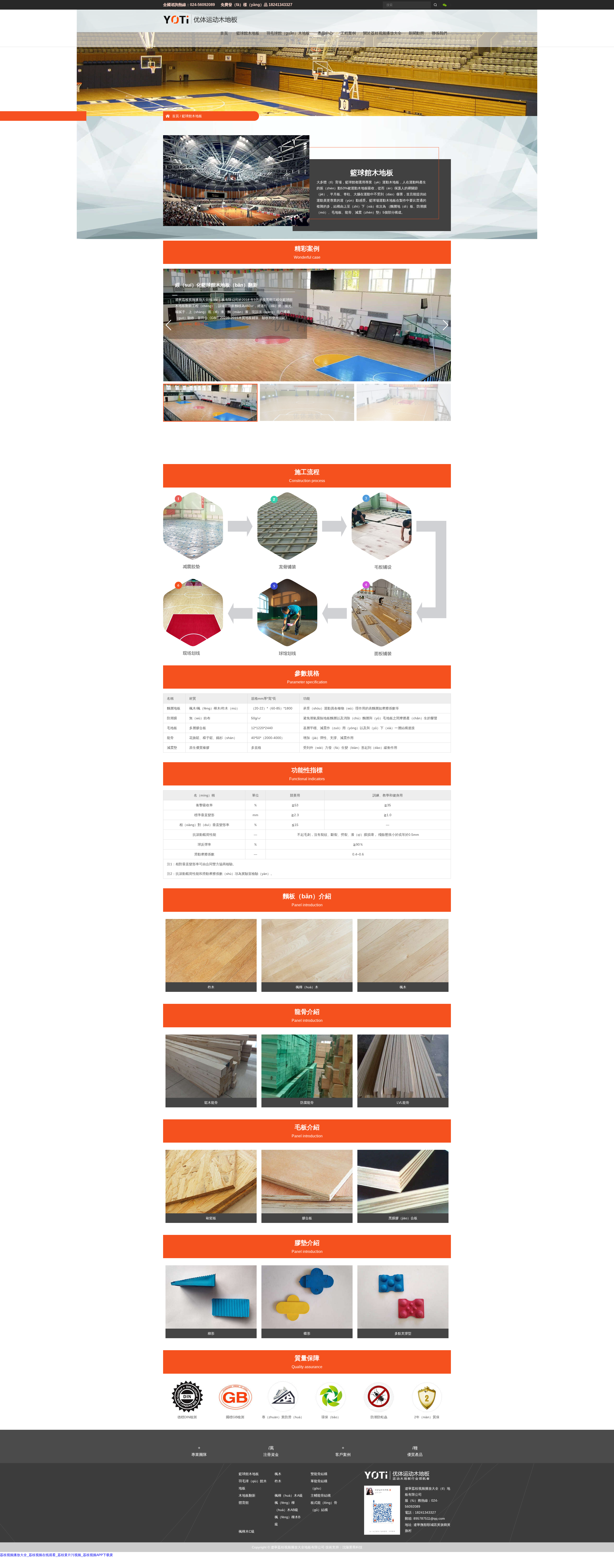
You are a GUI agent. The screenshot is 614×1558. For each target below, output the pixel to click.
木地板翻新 (247, 1495)
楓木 (278, 1474)
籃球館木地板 (192, 116)
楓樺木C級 (246, 1531)
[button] (445, 325)
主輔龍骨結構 (321, 1495)
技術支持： (333, 1547)
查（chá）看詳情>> (193, 324)
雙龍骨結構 (319, 1474)
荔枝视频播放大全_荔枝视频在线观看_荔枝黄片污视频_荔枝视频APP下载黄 (56, 1555)
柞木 (278, 1481)
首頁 (175, 116)
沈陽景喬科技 (352, 1547)
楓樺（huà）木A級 (289, 1495)
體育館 (244, 1503)
